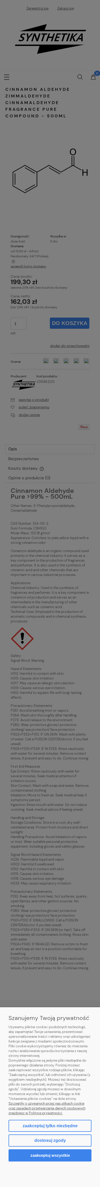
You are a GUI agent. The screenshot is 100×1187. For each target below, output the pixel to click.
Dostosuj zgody (50, 1140)
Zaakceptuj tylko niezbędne (50, 1126)
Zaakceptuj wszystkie (50, 1155)
